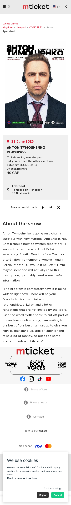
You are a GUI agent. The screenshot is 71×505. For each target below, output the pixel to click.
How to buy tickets (35, 430)
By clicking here (17, 168)
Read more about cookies (22, 478)
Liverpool (21, 27)
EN (58, 7)
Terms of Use (38, 389)
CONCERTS (36, 27)
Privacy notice (38, 402)
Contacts (38, 416)
